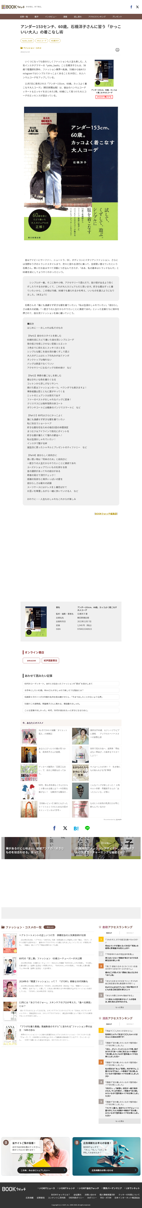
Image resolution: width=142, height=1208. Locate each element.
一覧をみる (49, 927)
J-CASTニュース (47, 1188)
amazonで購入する (104, 97)
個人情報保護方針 (107, 1194)
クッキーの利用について (129, 1194)
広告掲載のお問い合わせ (102, 1170)
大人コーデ (42, 40)
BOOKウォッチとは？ (60, 1194)
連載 (65, 16)
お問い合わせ (90, 1194)
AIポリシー (92, 1197)
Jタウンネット (133, 1188)
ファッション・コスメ (32, 48)
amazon (31, 660)
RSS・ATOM (105, 1197)
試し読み (78, 16)
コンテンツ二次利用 (56, 1197)
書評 (36, 16)
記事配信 (41, 1197)
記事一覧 (24, 16)
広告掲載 (30, 1197)
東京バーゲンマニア (112, 1188)
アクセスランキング (97, 16)
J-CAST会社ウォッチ (89, 1188)
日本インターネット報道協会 (127, 1197)
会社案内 (77, 1194)
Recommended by (109, 819)
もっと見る (120, 1007)
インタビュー (51, 16)
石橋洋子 (55, 40)
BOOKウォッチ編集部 (106, 513)
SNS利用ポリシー (76, 1197)
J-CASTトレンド (67, 1188)
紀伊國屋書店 (50, 660)
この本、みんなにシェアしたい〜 (35, 1170)
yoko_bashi (27, 40)
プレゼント (117, 16)
